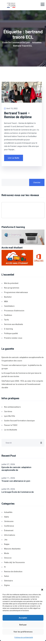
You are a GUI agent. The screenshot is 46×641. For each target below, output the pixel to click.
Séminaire (8, 581)
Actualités (8, 512)
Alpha (6, 517)
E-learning (8, 329)
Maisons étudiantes (12, 549)
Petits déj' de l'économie (14, 562)
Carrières (8, 411)
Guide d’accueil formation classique (19, 421)
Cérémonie (8, 521)
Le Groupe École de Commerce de (18, 492)
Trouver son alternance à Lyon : (16, 481)
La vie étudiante (10, 430)
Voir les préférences (23, 632)
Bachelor (8, 297)
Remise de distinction (13, 572)
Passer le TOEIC (10, 425)
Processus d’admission (14, 311)
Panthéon (8, 315)
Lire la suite (13, 158)
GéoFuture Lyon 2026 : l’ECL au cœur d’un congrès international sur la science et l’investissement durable (22, 384)
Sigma (7, 585)
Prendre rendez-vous (13, 338)
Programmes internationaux (16, 292)
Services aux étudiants (13, 324)
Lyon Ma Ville (9, 416)
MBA (6, 301)
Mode (6, 553)
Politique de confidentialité (23, 637)
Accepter (23, 618)
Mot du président (11, 283)
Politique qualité (11, 333)
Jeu (5, 540)
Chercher (36, 182)
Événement (8, 530)
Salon (6, 576)
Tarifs (6, 320)
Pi (5, 567)
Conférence (9, 526)
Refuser (23, 625)
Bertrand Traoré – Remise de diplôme (18, 115)
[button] (42, 589)
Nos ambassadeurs (12, 407)
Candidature (9, 306)
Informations (9, 535)
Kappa (6, 544)
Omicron (8, 558)
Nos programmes (11, 288)
